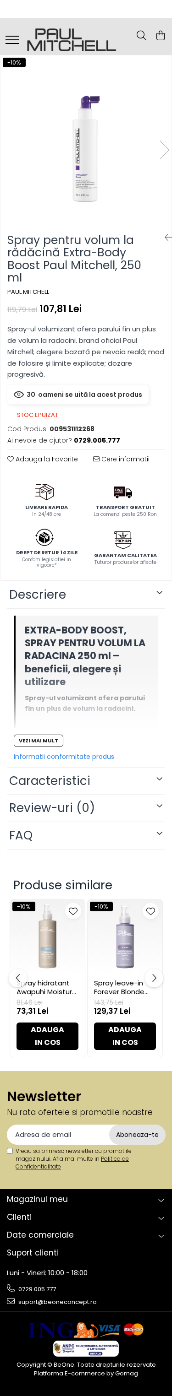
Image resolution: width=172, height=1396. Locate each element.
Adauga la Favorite (46, 459)
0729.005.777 (36, 1289)
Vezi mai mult (38, 740)
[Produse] (12, 40)
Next (164, 150)
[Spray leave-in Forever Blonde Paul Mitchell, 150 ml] (125, 936)
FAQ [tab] (21, 835)
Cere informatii (125, 459)
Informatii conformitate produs (64, 756)
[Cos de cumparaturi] (160, 36)
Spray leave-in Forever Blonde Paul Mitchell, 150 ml (122, 987)
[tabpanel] (86, 140)
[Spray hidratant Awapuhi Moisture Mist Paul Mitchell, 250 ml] (47, 936)
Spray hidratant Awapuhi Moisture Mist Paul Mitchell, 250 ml (47, 987)
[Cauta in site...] (141, 36)
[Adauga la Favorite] (73, 911)
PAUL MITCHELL (28, 292)
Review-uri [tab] (52, 808)
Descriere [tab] (37, 594)
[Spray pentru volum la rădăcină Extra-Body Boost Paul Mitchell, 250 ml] (86, 140)
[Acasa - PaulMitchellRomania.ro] (71, 36)
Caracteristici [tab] (49, 781)
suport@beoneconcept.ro (57, 1302)
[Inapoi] (165, 237)
